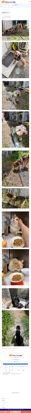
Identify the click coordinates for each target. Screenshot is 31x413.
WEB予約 (16, 411)
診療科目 (3, 400)
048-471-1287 (16, 359)
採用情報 (3, 407)
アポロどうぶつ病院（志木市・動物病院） (14, 409)
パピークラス (4, 402)
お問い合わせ (15, 361)
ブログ (3, 405)
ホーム (3, 396)
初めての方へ (4, 398)
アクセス (26, 411)
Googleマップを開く (15, 392)
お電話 (5, 411)
